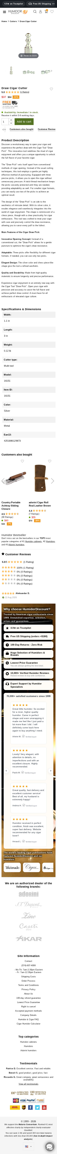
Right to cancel (28, 1006)
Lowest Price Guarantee (24, 662)
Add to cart (24, 121)
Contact (28, 961)
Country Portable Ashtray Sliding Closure (11, 505)
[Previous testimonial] (6, 770)
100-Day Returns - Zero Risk (26, 644)
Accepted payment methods (28, 1011)
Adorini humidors (16, 544)
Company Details (28, 1015)
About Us (28, 994)
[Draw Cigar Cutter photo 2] (28, 71)
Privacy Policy (28, 989)
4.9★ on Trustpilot (13, 4)
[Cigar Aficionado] (12, 867)
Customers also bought (21, 129)
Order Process (28, 981)
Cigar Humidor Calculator (28, 1024)
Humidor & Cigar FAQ (28, 1019)
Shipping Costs (28, 976)
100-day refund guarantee (28, 998)
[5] (18, 92)
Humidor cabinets (33, 541)
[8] (15, 514)
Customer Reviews (47, 129)
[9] (16, 514)
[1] (7, 92)
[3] (12, 92)
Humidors (50, 541)
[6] (12, 514)
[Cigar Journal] (31, 867)
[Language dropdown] (28, 1146)
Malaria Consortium (28, 1124)
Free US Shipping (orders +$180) (29, 636)
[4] (15, 92)
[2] (9, 92)
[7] (13, 514)
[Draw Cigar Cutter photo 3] (45, 71)
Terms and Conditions (28, 985)
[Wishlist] (52, 12)
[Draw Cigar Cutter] (11, 71)
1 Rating (25, 92)
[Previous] (3, 129)
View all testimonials (28, 1084)
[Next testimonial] (51, 770)
